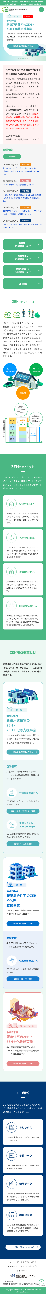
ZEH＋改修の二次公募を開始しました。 (19, 184)
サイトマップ (13, 1262)
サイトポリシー (23, 1270)
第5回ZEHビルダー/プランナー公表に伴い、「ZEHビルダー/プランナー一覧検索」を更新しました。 (22, 171)
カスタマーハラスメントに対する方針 (23, 1266)
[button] (18, 58)
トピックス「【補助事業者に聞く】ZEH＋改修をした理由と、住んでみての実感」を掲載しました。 (22, 198)
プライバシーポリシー (29, 1262)
